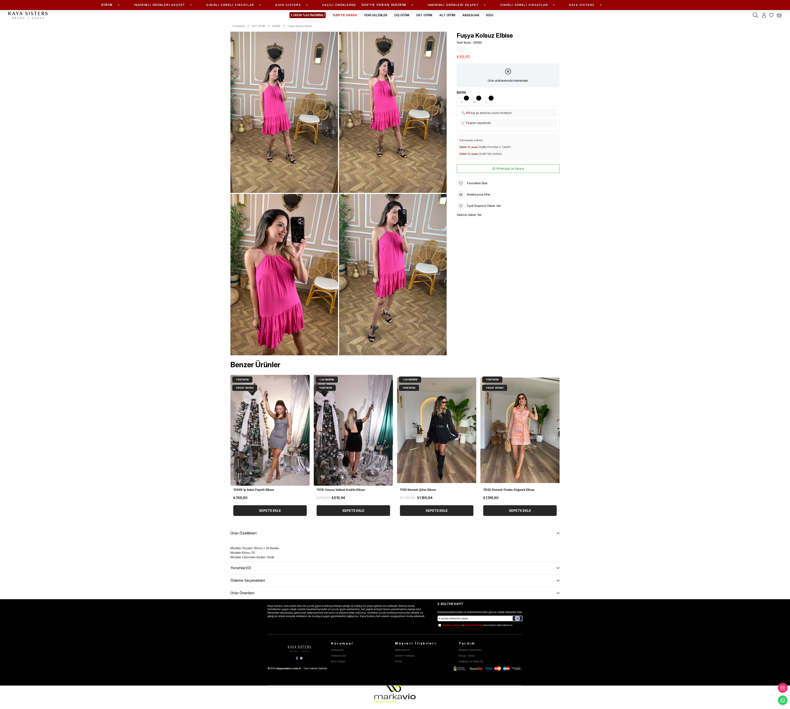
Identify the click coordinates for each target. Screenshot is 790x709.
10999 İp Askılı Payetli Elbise (253, 489)
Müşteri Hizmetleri (470, 649)
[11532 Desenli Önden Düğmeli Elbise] (520, 430)
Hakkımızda (338, 655)
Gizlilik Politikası (405, 655)
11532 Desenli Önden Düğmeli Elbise (508, 489)
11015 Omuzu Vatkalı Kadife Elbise (341, 489)
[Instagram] (301, 658)
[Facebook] (297, 658)
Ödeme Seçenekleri (247, 580)
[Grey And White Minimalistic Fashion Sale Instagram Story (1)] (299, 648)
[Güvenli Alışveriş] (488, 668)
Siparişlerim (402, 649)
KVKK (398, 661)
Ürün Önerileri (242, 593)
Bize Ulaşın (338, 661)
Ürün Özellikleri (243, 533)
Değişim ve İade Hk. (471, 661)
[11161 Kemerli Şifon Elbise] (436, 430)
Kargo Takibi (467, 655)
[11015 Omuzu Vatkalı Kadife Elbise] (353, 430)
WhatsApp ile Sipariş (510, 168)
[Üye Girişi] (764, 15)
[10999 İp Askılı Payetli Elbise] (270, 430)
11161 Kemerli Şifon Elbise (418, 489)
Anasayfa (337, 649)
